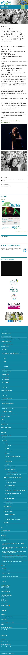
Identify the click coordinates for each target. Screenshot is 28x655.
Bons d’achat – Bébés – (6, 185)
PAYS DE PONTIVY (4, 424)
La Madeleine (8, 445)
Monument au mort (8, 503)
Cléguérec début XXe (10, 480)
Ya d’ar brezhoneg (5, 540)
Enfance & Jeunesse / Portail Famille (9, 414)
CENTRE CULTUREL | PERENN (6, 336)
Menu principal (26, 7)
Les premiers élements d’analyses (13, 474)
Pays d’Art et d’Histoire (10, 469)
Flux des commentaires (6, 644)
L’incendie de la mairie (11, 482)
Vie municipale (4, 629)
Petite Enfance (4, 429)
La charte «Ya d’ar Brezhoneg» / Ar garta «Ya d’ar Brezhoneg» (13, 544)
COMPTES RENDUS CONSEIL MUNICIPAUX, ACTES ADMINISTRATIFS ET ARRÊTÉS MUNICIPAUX (12, 352)
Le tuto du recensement (11, 472)
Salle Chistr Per (5, 385)
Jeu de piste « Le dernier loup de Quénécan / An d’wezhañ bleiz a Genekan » (12, 562)
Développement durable (6, 390)
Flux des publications (5, 641)
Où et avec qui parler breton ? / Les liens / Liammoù (13, 555)
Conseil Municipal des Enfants (7, 622)
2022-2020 (6, 366)
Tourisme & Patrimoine (6, 435)
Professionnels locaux (7, 344)
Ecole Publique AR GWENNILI (8, 408)
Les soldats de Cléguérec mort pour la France (15, 490)
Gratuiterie (4, 395)
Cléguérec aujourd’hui (10, 487)
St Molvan (7, 453)
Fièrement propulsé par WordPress (7, 653)
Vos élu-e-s (4, 349)
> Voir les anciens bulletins (21, 231)
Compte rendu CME (6, 371)
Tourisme (4, 437)
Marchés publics (4, 538)
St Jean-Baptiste (8, 461)
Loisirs (2, 419)
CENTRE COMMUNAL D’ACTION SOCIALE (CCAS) (10, 338)
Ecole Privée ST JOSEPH (7, 411)
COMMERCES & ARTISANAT (6, 341)
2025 (5, 358)
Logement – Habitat (5, 416)
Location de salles (5, 377)
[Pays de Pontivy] (14, 289)
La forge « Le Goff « (8, 511)
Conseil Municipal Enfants (7, 369)
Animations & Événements (7, 616)
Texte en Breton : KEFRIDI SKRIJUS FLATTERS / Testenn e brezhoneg (13, 558)
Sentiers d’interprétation (8, 403)
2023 (5, 363)
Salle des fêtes (5, 379)
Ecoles (2, 406)
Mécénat (4, 568)
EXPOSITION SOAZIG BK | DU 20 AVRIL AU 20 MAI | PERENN (13, 179)
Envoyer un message (5, 591)
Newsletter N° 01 (6, 570)
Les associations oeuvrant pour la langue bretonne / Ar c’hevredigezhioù (14, 548)
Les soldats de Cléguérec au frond (13, 493)
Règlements (3, 432)
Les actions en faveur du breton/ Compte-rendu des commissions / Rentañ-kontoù (14, 552)
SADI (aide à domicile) (5, 530)
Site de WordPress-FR (6, 646)
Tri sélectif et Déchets (7, 398)
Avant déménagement (10, 514)
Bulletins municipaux (6, 333)
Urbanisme (3, 535)
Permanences (4, 421)
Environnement (4, 400)
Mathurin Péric (8, 501)
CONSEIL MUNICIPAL (5, 346)
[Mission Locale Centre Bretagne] (14, 296)
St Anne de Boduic (9, 451)
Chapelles (6, 443)
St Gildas (7, 458)
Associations (4, 330)
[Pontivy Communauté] (14, 282)
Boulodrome (5, 387)
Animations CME (5, 374)
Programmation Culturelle (6, 627)
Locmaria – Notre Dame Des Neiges (12, 456)
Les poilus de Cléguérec (9, 498)
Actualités (3, 26)
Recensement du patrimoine (10, 466)
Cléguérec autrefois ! (10, 485)
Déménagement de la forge (11, 517)
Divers (2, 624)
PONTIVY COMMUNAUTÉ (6, 427)
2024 (5, 361)
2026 (5, 355)
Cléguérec (8, 41)
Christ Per (6, 524)
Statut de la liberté (8, 509)
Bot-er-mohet (7, 522)
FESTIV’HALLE (3, 565)
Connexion (3, 639)
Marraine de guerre (10, 495)
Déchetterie (5, 392)
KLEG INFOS (4, 7)
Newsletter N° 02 (6, 573)
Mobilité (3, 532)
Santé (2, 527)
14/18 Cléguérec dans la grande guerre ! (13, 477)
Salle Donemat (5, 382)
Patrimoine (4, 440)
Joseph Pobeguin (7, 506)
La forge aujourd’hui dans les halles (13, 519)
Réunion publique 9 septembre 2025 (10, 576)
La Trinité (7, 448)
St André (7, 464)
